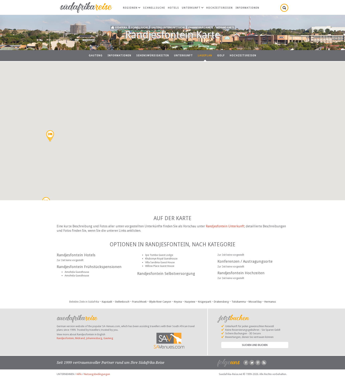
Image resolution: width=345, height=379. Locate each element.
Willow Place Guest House (159, 265)
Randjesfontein (65, 338)
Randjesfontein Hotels (76, 255)
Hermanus (270, 301)
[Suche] (284, 8)
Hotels (173, 7)
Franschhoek (139, 301)
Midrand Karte (225, 27)
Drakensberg (221, 301)
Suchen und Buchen (255, 344)
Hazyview (190, 301)
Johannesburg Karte (200, 27)
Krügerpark (204, 301)
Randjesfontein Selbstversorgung (166, 273)
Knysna (178, 301)
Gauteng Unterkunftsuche (168, 27)
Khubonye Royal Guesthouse (161, 258)
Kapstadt (107, 301)
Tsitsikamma (239, 301)
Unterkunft (191, 7)
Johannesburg (94, 338)
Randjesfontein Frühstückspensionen (89, 267)
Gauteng (96, 55)
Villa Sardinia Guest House (160, 262)
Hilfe (79, 374)
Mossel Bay (255, 301)
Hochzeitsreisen (219, 7)
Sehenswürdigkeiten (152, 55)
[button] (50, 136)
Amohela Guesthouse (77, 271)
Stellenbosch (122, 301)
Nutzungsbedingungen (97, 374)
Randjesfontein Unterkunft (225, 226)
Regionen (130, 7)
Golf (221, 55)
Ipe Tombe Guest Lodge (159, 254)
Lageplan (205, 55)
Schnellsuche (154, 7)
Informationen (247, 7)
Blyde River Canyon (160, 301)
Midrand (80, 338)
